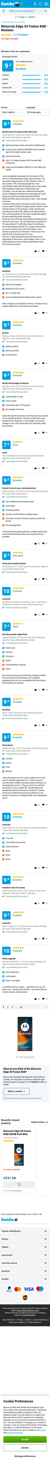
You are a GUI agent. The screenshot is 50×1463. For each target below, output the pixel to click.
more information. (29, 1315)
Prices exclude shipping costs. (28, 1311)
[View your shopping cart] (46, 4)
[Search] (45, 11)
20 (21, 1007)
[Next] (46, 1007)
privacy (43, 1430)
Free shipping (29, 1057)
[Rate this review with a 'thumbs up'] (35, 251)
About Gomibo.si (8, 1320)
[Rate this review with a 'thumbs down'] (43, 251)
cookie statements (15, 1432)
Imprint (28, 1320)
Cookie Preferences (40, 1320)
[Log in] (35, 4)
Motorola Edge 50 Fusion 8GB (13, 22)
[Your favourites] (40, 4)
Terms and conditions (17, 1322)
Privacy (20, 1320)
